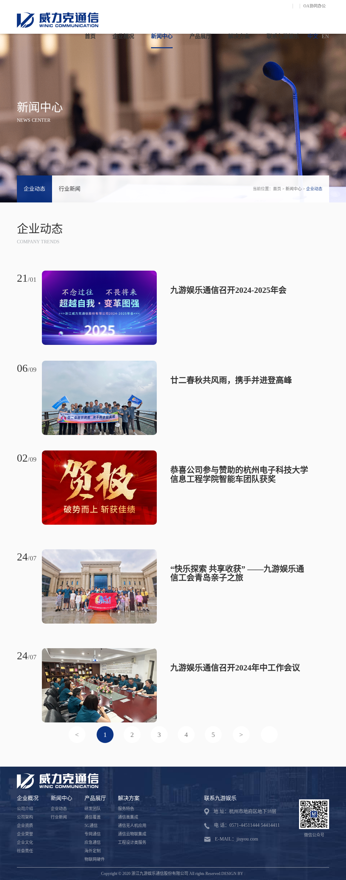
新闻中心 (162, 36)
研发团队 (92, 808)
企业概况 (123, 36)
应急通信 (92, 842)
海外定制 (92, 851)
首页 (90, 36)
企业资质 (25, 825)
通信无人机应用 (132, 825)
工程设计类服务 (132, 842)
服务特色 (126, 808)
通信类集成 (128, 817)
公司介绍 (25, 808)
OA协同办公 (314, 6)
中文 (312, 36)
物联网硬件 (94, 859)
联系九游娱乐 (283, 36)
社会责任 (25, 851)
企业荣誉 (25, 834)
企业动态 (34, 189)
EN (325, 36)
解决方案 (239, 36)
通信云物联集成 (132, 834)
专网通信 (92, 834)
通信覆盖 (92, 817)
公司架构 (25, 817)
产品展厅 (200, 36)
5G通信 (91, 825)
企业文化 (25, 842)
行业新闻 (69, 189)
